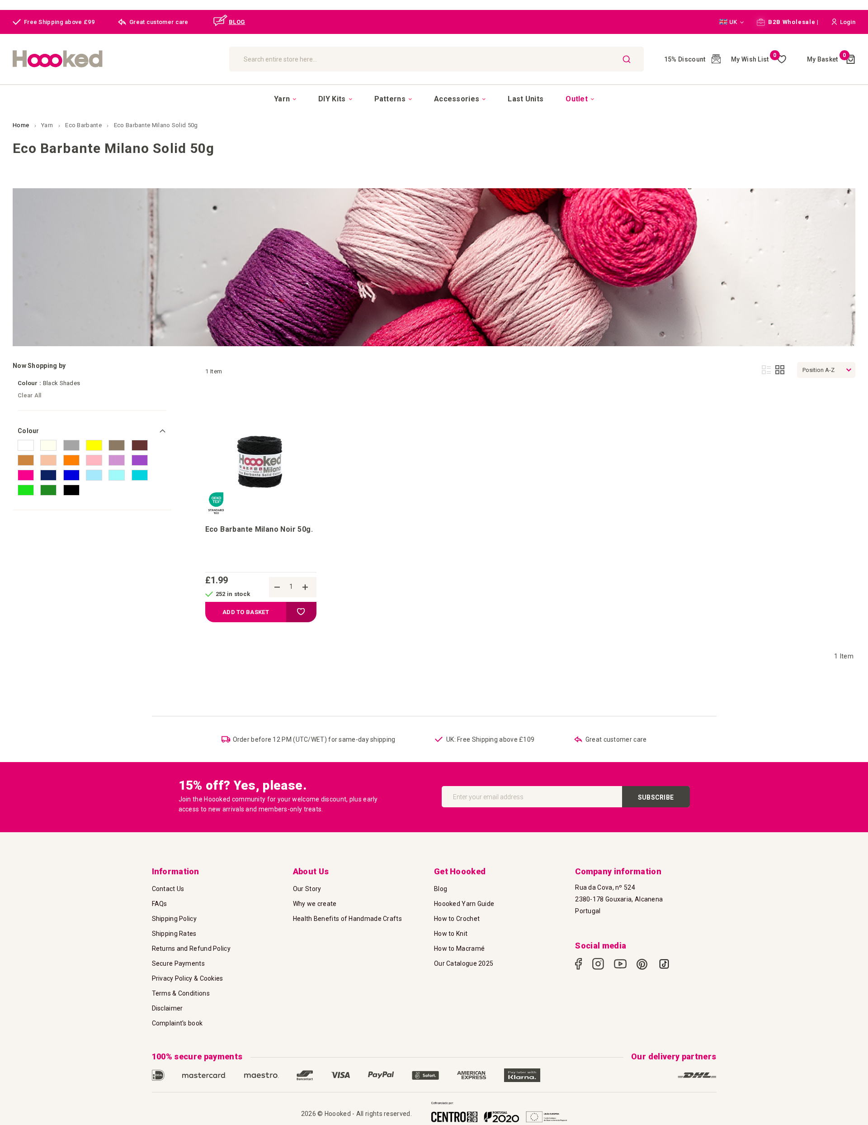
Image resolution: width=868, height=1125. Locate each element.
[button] (731, 22)
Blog (440, 888)
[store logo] (116, 59)
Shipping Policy (174, 918)
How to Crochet (457, 918)
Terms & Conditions (181, 993)
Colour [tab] (28, 430)
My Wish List (754, 59)
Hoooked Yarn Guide (464, 903)
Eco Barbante (84, 125)
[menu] (434, 98)
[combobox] (436, 59)
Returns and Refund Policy (191, 948)
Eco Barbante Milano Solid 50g (156, 125)
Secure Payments (178, 963)
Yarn (48, 125)
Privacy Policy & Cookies (187, 978)
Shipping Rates (174, 933)
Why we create (315, 903)
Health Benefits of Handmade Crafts (347, 918)
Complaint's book (177, 1023)
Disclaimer (167, 1008)
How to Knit (450, 933)
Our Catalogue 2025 (463, 963)
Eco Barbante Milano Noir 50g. (259, 529)
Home (22, 125)
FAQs (159, 903)
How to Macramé (459, 948)
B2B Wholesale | (793, 22)
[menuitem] (285, 99)
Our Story (307, 888)
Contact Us (168, 888)
